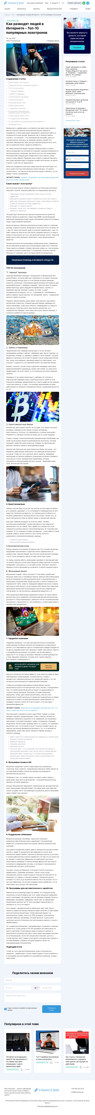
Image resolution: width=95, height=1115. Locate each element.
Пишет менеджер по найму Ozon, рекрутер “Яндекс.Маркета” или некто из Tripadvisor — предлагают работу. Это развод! (76, 71)
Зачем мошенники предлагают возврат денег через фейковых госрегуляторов (77, 91)
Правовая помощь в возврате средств (22, 85)
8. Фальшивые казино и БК (17, 115)
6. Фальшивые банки (15, 105)
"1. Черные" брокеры (15, 91)
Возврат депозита (74, 3)
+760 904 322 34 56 (77, 1088)
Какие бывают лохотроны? (17, 82)
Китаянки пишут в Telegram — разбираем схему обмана (77, 82)
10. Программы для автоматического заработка (25, 121)
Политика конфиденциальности (47, 1106)
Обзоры (36, 9)
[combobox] (37, 987)
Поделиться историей (77, 173)
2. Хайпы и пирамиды (15, 94)
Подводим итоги (13, 124)
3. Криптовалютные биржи (17, 97)
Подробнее (77, 47)
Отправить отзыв (52, 1009)
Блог (46, 3)
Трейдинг (73, 9)
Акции (7, 9)
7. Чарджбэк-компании (16, 108)
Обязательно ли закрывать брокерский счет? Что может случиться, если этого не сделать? (77, 111)
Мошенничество (54, 9)
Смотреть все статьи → (73, 120)
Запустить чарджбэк (48, 666)
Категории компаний (35, 3)
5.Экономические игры (16, 102)
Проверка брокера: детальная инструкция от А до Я (77, 101)
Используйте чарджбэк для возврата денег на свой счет (18, 112)
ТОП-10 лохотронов (14, 88)
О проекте (54, 3)
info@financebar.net (77, 1092)
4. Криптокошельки (14, 100)
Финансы (21, 9)
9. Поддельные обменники (17, 118)
